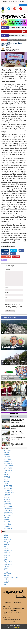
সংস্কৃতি (5, 579)
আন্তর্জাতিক (6, 543)
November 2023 (8, 510)
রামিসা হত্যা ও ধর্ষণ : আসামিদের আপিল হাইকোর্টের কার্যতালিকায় (13, 362)
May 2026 (7, 456)
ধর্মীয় (5, 557)
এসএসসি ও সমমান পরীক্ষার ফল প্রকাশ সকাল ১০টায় (13, 378)
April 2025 (6, 479)
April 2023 (6, 523)
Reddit (14, 253)
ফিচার (5, 559)
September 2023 (8, 514)
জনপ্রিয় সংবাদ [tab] (14, 416)
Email (7, 293)
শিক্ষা (5, 570)
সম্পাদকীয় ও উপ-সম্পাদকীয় (11, 577)
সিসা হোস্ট (17, 627)
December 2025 (8, 465)
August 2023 (7, 516)
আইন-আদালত (7, 539)
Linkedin (5, 253)
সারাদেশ (23, 39)
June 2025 (7, 476)
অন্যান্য (6, 534)
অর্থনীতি (6, 537)
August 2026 (7, 451)
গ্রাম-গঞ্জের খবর (8, 550)
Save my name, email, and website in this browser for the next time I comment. (13, 306)
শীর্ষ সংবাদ (6, 575)
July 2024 (6, 496)
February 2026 (8, 461)
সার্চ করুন (23, 5)
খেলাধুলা (6, 548)
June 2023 (7, 519)
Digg (22, 250)
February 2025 (8, 483)
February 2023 (8, 526)
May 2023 (7, 521)
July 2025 (6, 474)
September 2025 (8, 470)
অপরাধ (6, 536)
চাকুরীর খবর (7, 552)
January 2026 (8, 463)
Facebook (5, 250)
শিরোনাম (6, 572)
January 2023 (8, 528)
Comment (8, 270)
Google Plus (7, 257)
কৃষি (5, 547)
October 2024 (8, 490)
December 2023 (8, 508)
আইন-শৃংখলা (12, 39)
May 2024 (7, 499)
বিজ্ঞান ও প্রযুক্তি (8, 561)
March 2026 (7, 460)
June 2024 (7, 498)
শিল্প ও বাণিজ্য (7, 574)
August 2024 (7, 494)
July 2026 (6, 452)
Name (7, 287)
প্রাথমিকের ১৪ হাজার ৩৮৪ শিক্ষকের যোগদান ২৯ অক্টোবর (12, 408)
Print (4, 260)
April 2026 (6, 458)
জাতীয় (5, 554)
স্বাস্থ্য (5, 584)
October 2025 (8, 469)
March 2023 (7, 525)
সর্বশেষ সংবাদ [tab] (14, 414)
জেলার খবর (17, 39)
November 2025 (8, 467)
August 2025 (7, 472)
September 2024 (8, 492)
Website (7, 298)
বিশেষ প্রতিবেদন (8, 565)
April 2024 (6, 501)
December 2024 (8, 487)
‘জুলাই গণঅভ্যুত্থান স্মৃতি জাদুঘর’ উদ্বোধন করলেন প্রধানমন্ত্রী (13, 393)
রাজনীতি (6, 568)
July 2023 (6, 517)
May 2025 (7, 478)
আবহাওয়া (6, 545)
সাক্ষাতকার (6, 581)
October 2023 (8, 512)
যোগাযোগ (6, 566)
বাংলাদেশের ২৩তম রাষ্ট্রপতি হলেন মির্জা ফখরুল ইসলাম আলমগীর (13, 347)
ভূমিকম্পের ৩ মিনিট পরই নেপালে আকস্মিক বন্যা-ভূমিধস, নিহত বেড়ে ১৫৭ (14, 332)
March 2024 (7, 503)
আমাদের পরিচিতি (21, 596)
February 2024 (8, 505)
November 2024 (8, 489)
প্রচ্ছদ (4, 39)
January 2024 (8, 507)
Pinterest (16, 257)
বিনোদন (6, 563)
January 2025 (8, 485)
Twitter (14, 250)
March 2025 (7, 481)
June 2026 (7, 454)
